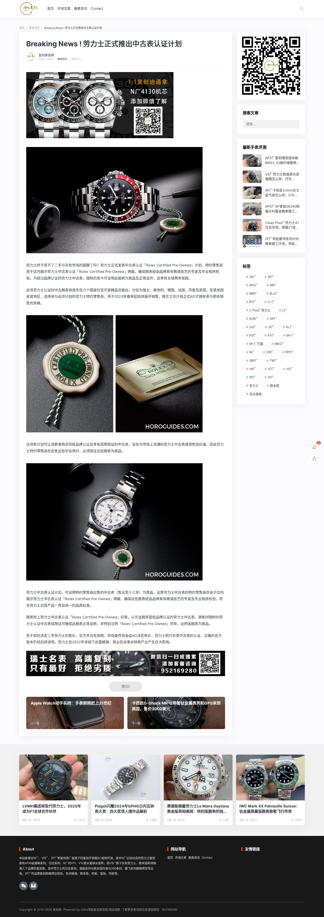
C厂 (284, 310)
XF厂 (252, 377)
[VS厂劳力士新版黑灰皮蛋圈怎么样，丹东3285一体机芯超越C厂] (271, 176)
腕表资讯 (80, 8)
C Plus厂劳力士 (260, 310)
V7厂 (271, 369)
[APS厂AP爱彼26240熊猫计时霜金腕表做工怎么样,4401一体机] (271, 209)
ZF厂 (271, 377)
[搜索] (301, 8)
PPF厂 (289, 352)
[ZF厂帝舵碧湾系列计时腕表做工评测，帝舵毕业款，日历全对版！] (271, 241)
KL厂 (289, 327)
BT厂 (252, 302)
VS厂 (289, 369)
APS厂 (253, 285)
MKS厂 (279, 344)
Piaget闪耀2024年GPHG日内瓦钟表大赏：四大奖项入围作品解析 (124, 809)
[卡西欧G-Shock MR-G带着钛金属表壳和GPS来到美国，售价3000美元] (176, 713)
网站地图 (114, 909)
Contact (97, 8)
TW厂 (273, 360)
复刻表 (57, 909)
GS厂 (253, 327)
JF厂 (271, 327)
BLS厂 (274, 293)
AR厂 (273, 285)
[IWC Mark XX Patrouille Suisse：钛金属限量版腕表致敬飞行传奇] (270, 777)
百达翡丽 (255, 394)
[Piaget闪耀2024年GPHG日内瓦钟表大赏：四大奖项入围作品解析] (125, 777)
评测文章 (64, 8)
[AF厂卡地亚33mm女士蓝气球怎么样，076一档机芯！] (271, 192)
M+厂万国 (256, 344)
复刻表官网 (46, 55)
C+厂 (271, 302)
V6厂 (252, 369)
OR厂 (270, 352)
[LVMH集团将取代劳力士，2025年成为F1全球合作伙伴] (53, 777)
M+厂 (290, 335)
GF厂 (273, 318)
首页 (50, 8)
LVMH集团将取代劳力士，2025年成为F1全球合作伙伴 (51, 809)
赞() (125, 686)
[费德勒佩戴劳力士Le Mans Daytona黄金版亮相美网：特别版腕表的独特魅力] (198, 777)
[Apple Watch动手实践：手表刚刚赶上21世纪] (75, 713)
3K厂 (252, 277)
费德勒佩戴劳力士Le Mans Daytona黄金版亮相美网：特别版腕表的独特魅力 (198, 809)
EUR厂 (253, 318)
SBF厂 (253, 360)
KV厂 (252, 335)
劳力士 (254, 385)
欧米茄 (274, 385)
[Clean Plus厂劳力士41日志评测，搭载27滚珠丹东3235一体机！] (271, 225)
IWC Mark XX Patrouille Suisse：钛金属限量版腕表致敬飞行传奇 (269, 809)
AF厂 (271, 277)
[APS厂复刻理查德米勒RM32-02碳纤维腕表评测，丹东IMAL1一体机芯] (271, 160)
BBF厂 (253, 293)
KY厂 (271, 335)
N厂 (252, 352)
